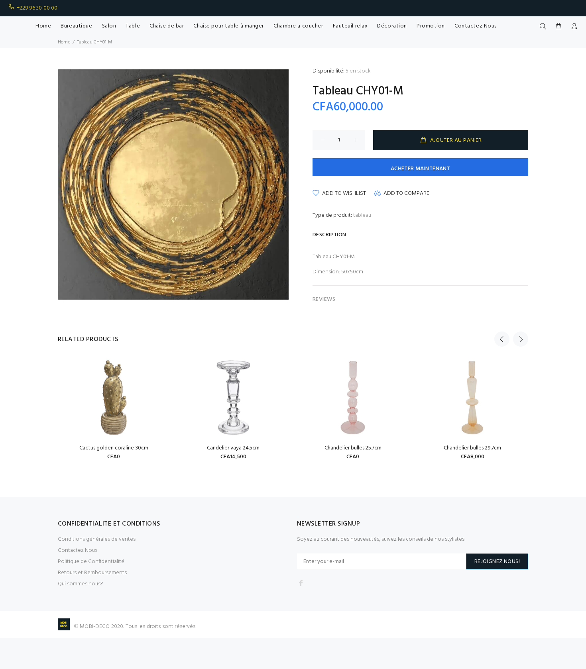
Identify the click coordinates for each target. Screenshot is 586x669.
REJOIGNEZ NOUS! (497, 561)
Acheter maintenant (420, 168)
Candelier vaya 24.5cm (233, 448)
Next (520, 339)
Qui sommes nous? (80, 584)
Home (64, 42)
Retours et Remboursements (92, 572)
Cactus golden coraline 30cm (113, 448)
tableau (362, 215)
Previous (501, 339)
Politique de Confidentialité (91, 561)
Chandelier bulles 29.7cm (472, 448)
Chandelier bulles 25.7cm (352, 448)
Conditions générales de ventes (97, 539)
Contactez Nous (77, 550)
